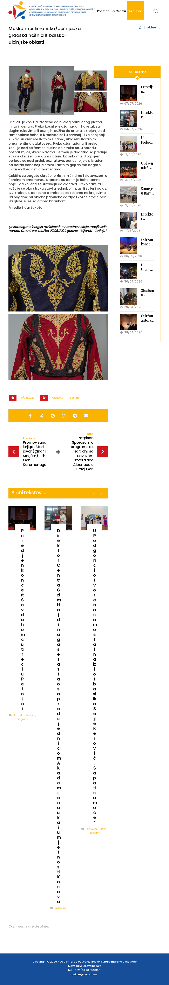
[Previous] (94, 493)
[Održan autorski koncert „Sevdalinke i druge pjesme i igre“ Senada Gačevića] (128, 322)
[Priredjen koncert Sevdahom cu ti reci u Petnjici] (128, 93)
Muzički (30, 715)
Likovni (103, 829)
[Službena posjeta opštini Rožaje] (128, 296)
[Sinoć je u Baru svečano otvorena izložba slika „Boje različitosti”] (128, 194)
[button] (156, 11)
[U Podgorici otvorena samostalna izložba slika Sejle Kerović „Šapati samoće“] (128, 144)
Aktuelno (57, 397)
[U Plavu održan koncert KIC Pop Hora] (128, 169)
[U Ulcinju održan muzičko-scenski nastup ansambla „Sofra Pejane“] (128, 271)
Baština (75, 397)
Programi (22, 719)
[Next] (101, 493)
